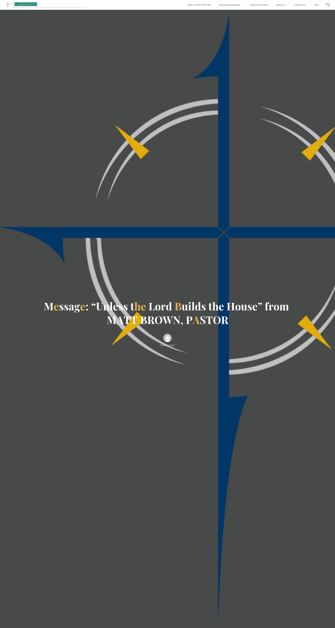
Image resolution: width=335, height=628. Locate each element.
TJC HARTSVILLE (24, 4)
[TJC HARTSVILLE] (7, 5)
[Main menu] (327, 5)
